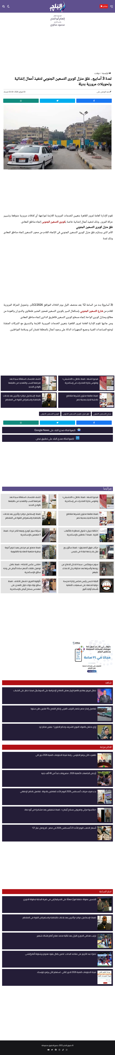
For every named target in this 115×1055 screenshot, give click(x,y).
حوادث (97, 73)
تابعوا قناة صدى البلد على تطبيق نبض (55, 438)
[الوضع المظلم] (8, 7)
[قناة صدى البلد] (57, 6)
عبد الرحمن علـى (103, 92)
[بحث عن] (3, 7)
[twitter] (57, 101)
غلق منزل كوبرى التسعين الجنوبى (76, 414)
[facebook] (94, 101)
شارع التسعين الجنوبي (91, 311)
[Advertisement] (57, 50)
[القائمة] (111, 7)
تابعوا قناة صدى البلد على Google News (55, 430)
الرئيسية (105, 73)
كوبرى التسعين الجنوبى (53, 222)
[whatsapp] (21, 101)
